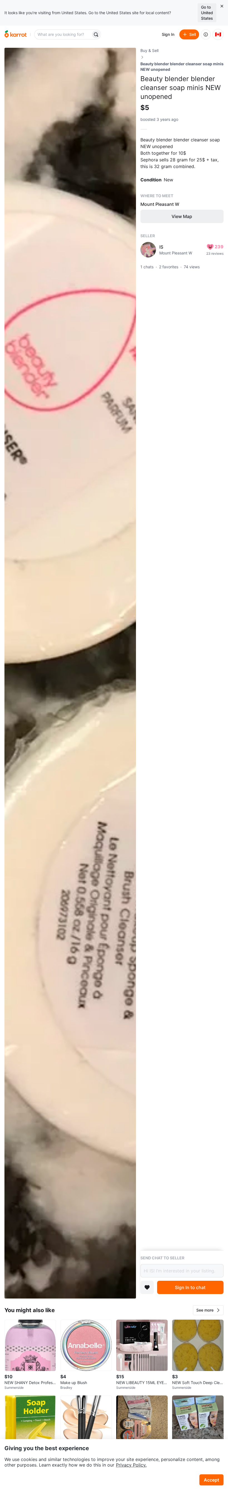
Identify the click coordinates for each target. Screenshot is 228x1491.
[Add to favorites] (147, 1287)
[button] (208, 1310)
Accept (211, 1480)
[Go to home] (15, 34)
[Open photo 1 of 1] (70, 673)
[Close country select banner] (222, 6)
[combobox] (63, 34)
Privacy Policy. (131, 1465)
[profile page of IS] (148, 249)
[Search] (96, 34)
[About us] (206, 34)
